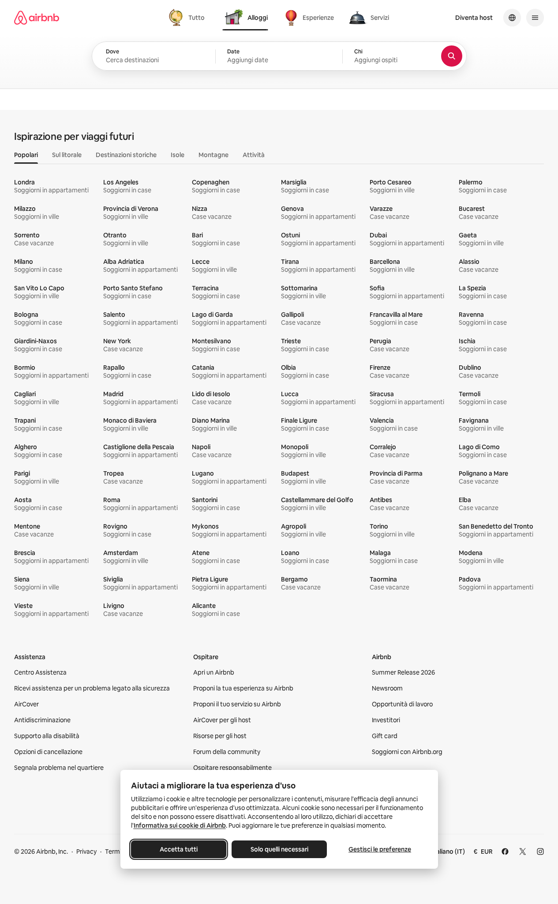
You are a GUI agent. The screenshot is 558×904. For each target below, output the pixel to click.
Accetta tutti (179, 849)
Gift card (384, 736)
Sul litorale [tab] (67, 155)
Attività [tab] (254, 155)
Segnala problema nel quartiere (59, 768)
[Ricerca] (451, 56)
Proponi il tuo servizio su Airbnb (237, 704)
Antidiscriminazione (42, 720)
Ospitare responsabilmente (232, 768)
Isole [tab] (177, 155)
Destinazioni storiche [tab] (126, 155)
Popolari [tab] (26, 155)
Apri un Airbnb (213, 672)
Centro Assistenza (40, 672)
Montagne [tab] (213, 155)
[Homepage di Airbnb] (36, 17)
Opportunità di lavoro (402, 704)
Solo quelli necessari (279, 849)
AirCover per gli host (222, 720)
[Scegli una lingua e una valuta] (512, 17)
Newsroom (387, 688)
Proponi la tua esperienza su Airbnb (243, 688)
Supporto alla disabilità (46, 736)
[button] (279, 56)
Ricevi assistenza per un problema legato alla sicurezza (92, 688)
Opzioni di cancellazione (48, 752)
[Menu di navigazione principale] (535, 17)
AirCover (26, 704)
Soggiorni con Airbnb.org (407, 752)
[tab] (188, 18)
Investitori (386, 720)
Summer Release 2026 (403, 672)
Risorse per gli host (220, 736)
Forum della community (226, 752)
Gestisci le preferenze (379, 849)
